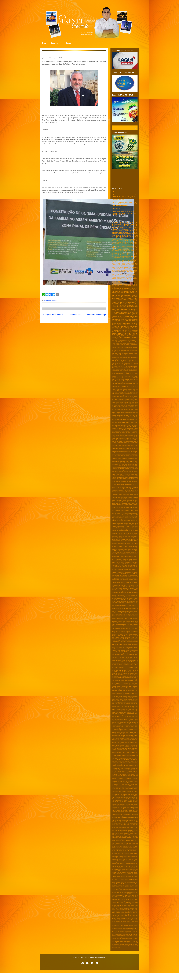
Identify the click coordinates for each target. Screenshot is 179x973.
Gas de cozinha (128, 619)
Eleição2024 (124, 576)
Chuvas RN (115, 240)
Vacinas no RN (134, 901)
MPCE (136, 673)
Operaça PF (128, 384)
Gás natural (127, 631)
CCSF (130, 478)
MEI (120, 671)
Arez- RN (134, 449)
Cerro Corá (135, 507)
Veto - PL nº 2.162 (133, 909)
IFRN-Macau (135, 634)
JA (122, 645)
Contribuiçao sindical (120, 527)
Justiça (113, 274)
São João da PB (125, 875)
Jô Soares (130, 650)
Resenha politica (116, 396)
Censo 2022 (120, 507)
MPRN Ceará (115, 676)
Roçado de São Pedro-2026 (125, 850)
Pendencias (134, 238)
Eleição (118, 264)
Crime (116, 236)
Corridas (131, 533)
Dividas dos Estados (124, 560)
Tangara (113, 882)
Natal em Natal (134, 296)
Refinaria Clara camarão (130, 331)
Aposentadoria (115, 448)
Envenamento (130, 583)
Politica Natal (134, 790)
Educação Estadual (128, 569)
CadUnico (127, 485)
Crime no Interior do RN (132, 539)
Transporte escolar (133, 890)
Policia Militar (118, 788)
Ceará (121, 256)
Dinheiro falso (134, 557)
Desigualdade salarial (133, 555)
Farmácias (135, 593)
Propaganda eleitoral (133, 814)
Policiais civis (135, 389)
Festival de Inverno (127, 607)
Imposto (117, 637)
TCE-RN (132, 403)
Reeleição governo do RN (121, 833)
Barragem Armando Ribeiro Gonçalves (122, 284)
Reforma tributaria (124, 834)
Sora (130, 870)
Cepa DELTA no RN (128, 507)
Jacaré (136, 645)
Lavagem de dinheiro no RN (131, 653)
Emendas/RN (130, 581)
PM (122, 755)
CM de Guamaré (133, 232)
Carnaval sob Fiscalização (120, 498)
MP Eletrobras (124, 673)
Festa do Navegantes (117, 605)
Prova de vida (115, 301)
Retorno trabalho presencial (131, 841)
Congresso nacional (117, 287)
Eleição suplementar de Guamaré (120, 257)
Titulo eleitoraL (131, 405)
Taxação (114, 883)
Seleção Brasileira (122, 862)
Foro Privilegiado (125, 612)
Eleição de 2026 (118, 575)
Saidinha (136, 853)
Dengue (124, 235)
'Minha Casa (115, 416)
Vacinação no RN (134, 902)
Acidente (114, 341)
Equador (136, 583)
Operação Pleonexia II (128, 736)
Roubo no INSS (115, 847)
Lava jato (123, 653)
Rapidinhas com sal (133, 392)
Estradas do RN (134, 585)
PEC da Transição (126, 749)
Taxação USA (119, 883)
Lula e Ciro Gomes (129, 667)
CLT (115, 480)
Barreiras (125, 472)
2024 (113, 419)
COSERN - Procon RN (121, 481)
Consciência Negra (133, 524)
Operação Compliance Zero (123, 728)
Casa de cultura (115, 501)
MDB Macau (116, 671)
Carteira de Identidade (117, 500)
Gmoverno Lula (119, 625)
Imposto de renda (127, 259)
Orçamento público (133, 745)
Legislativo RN (117, 654)
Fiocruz (117, 609)
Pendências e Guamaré (118, 772)
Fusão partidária (128, 617)
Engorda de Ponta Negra (121, 363)
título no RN (125, 939)
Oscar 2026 (114, 746)
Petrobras (114, 242)
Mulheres (132, 706)
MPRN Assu (135, 674)
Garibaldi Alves (119, 369)
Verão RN (125, 909)
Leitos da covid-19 (130, 664)
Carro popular (134, 498)
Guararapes (135, 630)
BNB (137, 343)
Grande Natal (131, 322)
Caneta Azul (124, 490)
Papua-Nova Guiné (127, 762)
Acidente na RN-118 (129, 435)
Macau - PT (118, 680)
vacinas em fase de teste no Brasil (122, 941)
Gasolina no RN (133, 291)
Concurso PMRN (134, 521)
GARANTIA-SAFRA (128, 618)
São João (126, 280)
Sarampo (118, 334)
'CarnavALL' (135, 415)
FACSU (116, 588)
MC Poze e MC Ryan (129, 670)
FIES (131, 257)
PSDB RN (135, 240)
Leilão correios (122, 664)
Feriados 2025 (119, 599)
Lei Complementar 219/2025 (121, 658)
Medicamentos (115, 326)
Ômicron (127, 250)
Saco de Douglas (129, 853)
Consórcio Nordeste (129, 312)
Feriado (113, 599)
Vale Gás (129, 903)
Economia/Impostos (120, 568)
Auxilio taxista (115, 462)
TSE (119, 232)
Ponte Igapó (127, 795)
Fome (128, 611)
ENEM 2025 (135, 360)
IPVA (132, 323)
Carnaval (117, 256)
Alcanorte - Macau (118, 441)
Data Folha (119, 357)
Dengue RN (130, 357)
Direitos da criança (133, 559)
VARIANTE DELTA (133, 406)
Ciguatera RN (134, 514)
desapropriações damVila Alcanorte (120, 925)
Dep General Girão (133, 550)
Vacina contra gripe (122, 901)
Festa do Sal (125, 605)
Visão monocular (115, 915)
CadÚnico (130, 309)
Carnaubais (115, 232)
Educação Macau (119, 319)
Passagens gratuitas (125, 766)
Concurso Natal (127, 520)
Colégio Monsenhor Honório (127, 517)
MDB (136, 324)
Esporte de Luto (119, 585)
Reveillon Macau (127, 843)
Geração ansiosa (118, 622)
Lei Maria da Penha (121, 294)
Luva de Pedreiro (129, 668)
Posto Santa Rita (134, 800)
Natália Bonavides (119, 712)
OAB (122, 298)
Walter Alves (126, 410)
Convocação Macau (130, 527)
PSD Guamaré (130, 758)
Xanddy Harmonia (121, 918)
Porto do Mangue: (127, 798)
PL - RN (114, 754)
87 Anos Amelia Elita (120, 426)
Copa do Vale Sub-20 (129, 530)
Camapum (135, 487)
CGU (113, 480)
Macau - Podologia (125, 680)
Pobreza (119, 787)
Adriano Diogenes (116, 438)
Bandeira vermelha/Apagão (118, 470)
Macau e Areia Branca (120, 684)
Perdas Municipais (122, 774)
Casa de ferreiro (123, 501)
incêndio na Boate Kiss (132, 929)
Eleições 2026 (130, 361)
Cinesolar (117, 516)
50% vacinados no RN (129, 423)
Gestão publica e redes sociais (119, 624)
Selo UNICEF (130, 862)
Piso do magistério (133, 277)
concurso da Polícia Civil (118, 922)
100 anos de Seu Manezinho (125, 416)
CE (120, 285)
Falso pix (121, 592)
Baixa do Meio (134, 467)
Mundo (136, 706)
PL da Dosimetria (133, 275)
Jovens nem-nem (121, 648)
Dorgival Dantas (124, 562)
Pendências (129, 222)
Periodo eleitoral (130, 774)
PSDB (113, 249)
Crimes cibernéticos (116, 540)
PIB (125, 752)
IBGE (121, 243)
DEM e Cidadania (128, 545)
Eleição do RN (126, 575)
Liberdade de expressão (117, 377)
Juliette (114, 294)
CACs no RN (119, 478)
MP (122, 671)
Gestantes (125, 622)
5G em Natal (132, 340)
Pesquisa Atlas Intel (133, 775)
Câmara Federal (131, 356)
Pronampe (126, 814)
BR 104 (123, 465)
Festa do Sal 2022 (133, 605)
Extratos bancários (133, 586)
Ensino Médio (123, 583)
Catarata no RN (119, 504)
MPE (126, 379)
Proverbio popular (120, 817)
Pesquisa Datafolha (124, 330)
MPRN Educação (122, 676)
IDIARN (125, 273)
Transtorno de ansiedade (132, 892)
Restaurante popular (120, 840)
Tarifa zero (118, 882)
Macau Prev (131, 683)
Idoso (113, 637)
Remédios (114, 333)
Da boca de (120, 316)
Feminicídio (135, 364)
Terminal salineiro (115, 886)
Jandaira (114, 260)
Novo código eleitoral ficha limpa (124, 717)
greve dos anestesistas (128, 928)
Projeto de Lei (134, 813)
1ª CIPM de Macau (133, 418)
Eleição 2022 (122, 236)
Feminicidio (135, 596)
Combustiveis (126, 256)
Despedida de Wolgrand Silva (129, 556)
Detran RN (119, 238)
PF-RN (122, 752)
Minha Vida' (128, 697)
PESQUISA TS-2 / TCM (126, 751)
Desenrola (128, 359)
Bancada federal (134, 468)
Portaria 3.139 (131, 797)
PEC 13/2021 (128, 748)
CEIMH (136, 478)
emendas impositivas (122, 926)
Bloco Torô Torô (124, 344)
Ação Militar (135, 464)
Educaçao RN (122, 240)
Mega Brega (115, 275)
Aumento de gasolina (116, 458)
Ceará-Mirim (134, 263)
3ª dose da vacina (122, 340)
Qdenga (131, 818)
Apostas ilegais (129, 448)
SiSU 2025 (131, 867)
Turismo (125, 336)
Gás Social (122, 631)
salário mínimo (129, 413)
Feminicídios (114, 366)
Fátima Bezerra (127, 247)
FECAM (120, 588)
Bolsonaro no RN (116, 477)
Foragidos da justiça (116, 612)
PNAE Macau (132, 755)
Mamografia (119, 689)
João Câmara (134, 273)
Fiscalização (122, 609)
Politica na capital (126, 791)
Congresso (114, 354)
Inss (136, 230)
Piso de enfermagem (120, 249)
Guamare (118, 372)
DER (137, 356)
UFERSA (117, 246)
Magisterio (135, 380)
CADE (121, 346)
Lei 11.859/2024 (124, 655)
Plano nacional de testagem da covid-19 (121, 785)
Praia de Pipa (115, 801)
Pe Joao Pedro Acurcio (123, 769)
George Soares (125, 369)
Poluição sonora (134, 792)
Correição (128, 531)
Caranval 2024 (134, 493)
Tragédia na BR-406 (117, 890)
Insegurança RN (121, 373)
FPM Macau (117, 243)
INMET (128, 273)
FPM (130, 227)
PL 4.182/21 (133, 754)
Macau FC (129, 681)
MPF (116, 245)
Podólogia (132, 787)
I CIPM (115, 634)
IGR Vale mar (115, 635)
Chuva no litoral (125, 510)
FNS (113, 589)
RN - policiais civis (119, 821)
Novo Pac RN (115, 716)
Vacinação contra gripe (117, 902)
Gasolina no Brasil (130, 621)
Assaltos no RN (128, 451)
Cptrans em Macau (123, 536)
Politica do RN (118, 230)
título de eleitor (119, 939)
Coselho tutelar (122, 534)
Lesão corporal (118, 666)
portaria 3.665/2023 (130, 935)
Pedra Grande (125, 387)
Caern (119, 229)
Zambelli (127, 918)
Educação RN (121, 233)
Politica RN (128, 230)
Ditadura (114, 560)
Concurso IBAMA (119, 520)
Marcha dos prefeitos (126, 690)
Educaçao (125, 239)
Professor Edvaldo (133, 390)
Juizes (132, 648)
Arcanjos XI (120, 449)
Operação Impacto (133, 732)
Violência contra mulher (121, 912)
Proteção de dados (124, 816)
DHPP (133, 545)
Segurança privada (130, 860)
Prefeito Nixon (130, 802)
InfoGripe (118, 640)
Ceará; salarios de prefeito (131, 506)
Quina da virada (117, 820)
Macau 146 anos (116, 681)
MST (128, 379)
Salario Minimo (127, 278)
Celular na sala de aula (127, 310)
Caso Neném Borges (120, 503)
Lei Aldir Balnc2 (129, 657)
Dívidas (132, 563)
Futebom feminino (116, 618)
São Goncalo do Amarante (119, 261)
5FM (135, 423)
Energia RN (128, 582)
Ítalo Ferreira (132, 941)
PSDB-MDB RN (120, 759)
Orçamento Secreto (124, 745)
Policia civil (135, 253)
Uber (134, 896)
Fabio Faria (126, 589)
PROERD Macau (128, 756)
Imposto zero (134, 637)
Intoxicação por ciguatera (125, 641)
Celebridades (115, 507)
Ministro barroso (123, 699)
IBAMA (123, 292)
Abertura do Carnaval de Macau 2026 (124, 432)
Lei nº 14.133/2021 (120, 661)
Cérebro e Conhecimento (117, 545)
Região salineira (133, 239)
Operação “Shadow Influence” (124, 743)
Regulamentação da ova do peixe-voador (128, 837)
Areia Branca (129, 224)
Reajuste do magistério (123, 830)
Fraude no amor (119, 615)
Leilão (129, 376)
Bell (137, 472)
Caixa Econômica (127, 348)
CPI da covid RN (123, 483)
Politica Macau (127, 790)
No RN (119, 713)
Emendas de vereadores (122, 579)
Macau (115, 222)
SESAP (119, 399)
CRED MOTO (131, 484)
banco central (134, 921)
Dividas (117, 560)
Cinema (113, 516)
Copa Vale (122, 529)
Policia (127, 249)
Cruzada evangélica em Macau (126, 542)
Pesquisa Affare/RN (122, 775)
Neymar (136, 712)
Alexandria (114, 442)
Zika (131, 410)
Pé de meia (123, 301)
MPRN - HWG (123, 674)
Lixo (115, 667)
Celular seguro (129, 350)
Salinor (132, 854)
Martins (116, 692)
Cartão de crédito (134, 500)
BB (133, 306)
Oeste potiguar (120, 722)
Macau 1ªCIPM (123, 681)
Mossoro (131, 382)
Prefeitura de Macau (124, 804)
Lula (124, 238)
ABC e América (127, 428)
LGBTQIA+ (126, 651)
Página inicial (75, 315)
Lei (133, 324)
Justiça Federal (124, 650)
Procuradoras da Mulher (132, 808)
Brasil (119, 235)
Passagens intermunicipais (117, 768)
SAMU (115, 399)
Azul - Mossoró (128, 464)
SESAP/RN (121, 333)
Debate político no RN (119, 547)
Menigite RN (120, 694)
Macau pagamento (133, 686)
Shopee (116, 866)
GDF (134, 618)
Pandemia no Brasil (117, 762)
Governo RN (115, 252)
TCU (127, 879)
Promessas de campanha (117, 814)
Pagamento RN (134, 761)
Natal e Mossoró (121, 710)
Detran (129, 288)
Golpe (124, 625)
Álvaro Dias (115, 338)
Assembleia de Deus (133, 452)
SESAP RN (126, 245)
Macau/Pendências (116, 687)
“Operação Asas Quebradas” (126, 944)
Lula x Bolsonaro (120, 668)
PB (121, 327)
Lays (113, 654)
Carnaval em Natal (128, 497)
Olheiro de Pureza (127, 722)
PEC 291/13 (119, 749)
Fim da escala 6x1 (119, 367)
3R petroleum (134, 267)
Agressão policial (131, 439)
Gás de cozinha (123, 252)
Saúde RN (132, 245)
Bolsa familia (125, 475)
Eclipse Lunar (130, 566)
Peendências (129, 771)
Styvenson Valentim (121, 872)
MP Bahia (118, 673)
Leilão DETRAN (127, 663)
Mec (119, 245)
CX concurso (122, 485)
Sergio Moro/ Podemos (121, 864)
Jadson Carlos (115, 647)
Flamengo (128, 609)
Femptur (136, 598)
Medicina (127, 693)
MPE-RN (114, 674)
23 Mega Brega (132, 338)
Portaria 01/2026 (124, 797)
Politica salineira (134, 791)
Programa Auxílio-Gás (133, 810)
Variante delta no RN (126, 408)
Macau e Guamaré (117, 266)
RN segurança (120, 392)
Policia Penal (125, 788)
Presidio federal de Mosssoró (131, 805)
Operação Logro (117, 735)
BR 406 (132, 465)
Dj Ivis (130, 560)
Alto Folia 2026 (119, 341)
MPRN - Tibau (129, 674)
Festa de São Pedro (116, 604)
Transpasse (125, 890)
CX (123, 285)
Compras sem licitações (124, 519)
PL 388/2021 (126, 754)
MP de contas (131, 673)
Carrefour (129, 498)
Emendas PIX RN (123, 578)
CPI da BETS (131, 481)
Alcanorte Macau (126, 441)
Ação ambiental (115, 465)
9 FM (127, 426)
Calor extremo (129, 487)
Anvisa (136, 445)
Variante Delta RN (128, 905)
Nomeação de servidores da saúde (129, 713)
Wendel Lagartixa (124, 267)
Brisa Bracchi (115, 285)
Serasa (122, 403)
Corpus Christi (121, 531)
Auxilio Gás (122, 306)
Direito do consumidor (123, 559)
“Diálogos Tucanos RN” (132, 942)
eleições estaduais (133, 412)
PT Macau (114, 253)
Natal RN (125, 275)
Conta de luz (126, 287)
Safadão (127, 399)
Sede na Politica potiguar (132, 859)
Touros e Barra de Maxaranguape (123, 889)
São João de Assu (133, 875)
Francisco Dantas (119, 614)
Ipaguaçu (121, 644)
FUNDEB (135, 257)
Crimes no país (124, 540)
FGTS (127, 264)
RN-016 (126, 824)
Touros (127, 302)
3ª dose (113, 423)
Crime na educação (120, 539)
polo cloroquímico (121, 413)
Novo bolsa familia (116, 384)
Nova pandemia (123, 715)
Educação (114, 229)
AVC (131, 431)
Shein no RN (128, 403)
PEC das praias (134, 749)
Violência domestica (133, 912)
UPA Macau (125, 896)
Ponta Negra (114, 795)
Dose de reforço (134, 562)
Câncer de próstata (125, 543)
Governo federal (116, 292)
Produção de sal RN (117, 810)
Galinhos (124, 229)
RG (122, 820)
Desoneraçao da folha (117, 556)
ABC (117, 428)
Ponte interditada (116, 797)
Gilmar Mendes (130, 624)
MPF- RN (118, 674)
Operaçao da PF (116, 723)
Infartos (136, 638)
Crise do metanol (118, 356)
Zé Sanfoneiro (134, 919)
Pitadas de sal (119, 389)
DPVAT (120, 546)
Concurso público (116, 524)
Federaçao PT (134, 595)
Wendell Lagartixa (133, 916)
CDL (133, 478)
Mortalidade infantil (131, 702)
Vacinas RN (118, 408)
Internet (117, 641)
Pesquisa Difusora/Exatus (118, 777)
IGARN (127, 292)
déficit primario (115, 926)
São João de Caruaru (126, 876)
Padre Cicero (127, 761)
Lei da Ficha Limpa (122, 376)
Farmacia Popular (117, 320)
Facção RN (132, 589)
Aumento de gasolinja (127, 458)
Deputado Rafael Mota (120, 288)
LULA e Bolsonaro (133, 651)
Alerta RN (135, 441)
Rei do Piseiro (115, 839)
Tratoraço (114, 893)
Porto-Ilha (135, 798)
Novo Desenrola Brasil (132, 715)
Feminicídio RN (115, 598)
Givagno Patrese (121, 322)
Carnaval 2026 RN (129, 494)
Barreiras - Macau (131, 472)
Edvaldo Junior (116, 289)
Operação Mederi (125, 735)
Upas (130, 898)
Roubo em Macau (133, 846)
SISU (121, 302)
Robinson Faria (125, 844)
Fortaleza (131, 612)
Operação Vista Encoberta (125, 739)
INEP (119, 635)
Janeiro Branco (122, 647)
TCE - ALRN (114, 879)
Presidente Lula (120, 805)
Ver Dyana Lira (127, 409)
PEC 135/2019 (134, 748)
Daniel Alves (114, 357)
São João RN (118, 875)
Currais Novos (126, 315)
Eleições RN (135, 576)
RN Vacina (130, 823)
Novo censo (132, 716)
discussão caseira (133, 925)
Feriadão (126, 599)
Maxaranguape (115, 382)
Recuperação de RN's (129, 831)
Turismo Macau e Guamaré (118, 895)
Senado (121, 402)
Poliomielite (114, 390)
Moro (125, 702)
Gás (119, 631)
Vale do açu (135, 903)
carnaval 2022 (127, 281)
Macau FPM (135, 681)
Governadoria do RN (117, 370)
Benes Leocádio (115, 474)
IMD (117, 373)
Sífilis (136, 878)
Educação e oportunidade (131, 570)
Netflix (132, 712)
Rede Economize (115, 393)
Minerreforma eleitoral (120, 697)
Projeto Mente (126, 813)
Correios (132, 287)
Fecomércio (114, 595)
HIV (137, 322)
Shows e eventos (124, 867)
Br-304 (136, 284)
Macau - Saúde (134, 680)
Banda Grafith (134, 254)
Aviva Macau (122, 464)
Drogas (129, 563)
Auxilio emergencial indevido (122, 461)
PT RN (132, 386)
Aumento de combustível (126, 305)
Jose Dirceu (114, 648)
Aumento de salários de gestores (123, 459)
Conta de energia (121, 354)
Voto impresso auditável (117, 410)
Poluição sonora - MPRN (118, 794)
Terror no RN (123, 886)
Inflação (113, 640)
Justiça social (126, 324)
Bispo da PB (119, 475)
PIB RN (127, 752)
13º (120, 282)
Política (127, 266)
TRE (113, 246)
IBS (124, 634)
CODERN (129, 480)
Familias (117, 593)
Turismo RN (130, 336)
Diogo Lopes (115, 559)
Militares (130, 696)
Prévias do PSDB (128, 817)
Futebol (113, 369)
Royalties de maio (120, 849)
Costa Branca (128, 270)
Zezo (116, 919)
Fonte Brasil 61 (134, 611)
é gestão (125, 942)
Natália (113, 712)
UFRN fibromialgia (118, 896)
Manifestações (126, 689)
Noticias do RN (115, 715)
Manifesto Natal (134, 689)
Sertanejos (135, 864)
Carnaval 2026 (122, 494)
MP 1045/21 (126, 671)
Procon (124, 808)
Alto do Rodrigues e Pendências (119, 444)
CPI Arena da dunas (127, 346)
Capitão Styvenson (126, 491)
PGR (119, 386)
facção (136, 926)
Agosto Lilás (119, 439)
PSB (125, 298)
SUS (113, 254)
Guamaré (122, 222)
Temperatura (114, 885)
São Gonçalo (117, 873)
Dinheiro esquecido (127, 557)
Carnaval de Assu (124, 495)
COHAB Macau (134, 480)
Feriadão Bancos (133, 599)
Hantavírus (135, 631)
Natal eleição (123, 383)
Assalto (123, 451)
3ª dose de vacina (120, 423)
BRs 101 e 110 (120, 467)
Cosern (123, 270)
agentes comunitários (117, 921)
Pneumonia (114, 787)
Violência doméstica (116, 914)
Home (44, 43)
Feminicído (131, 598)
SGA (123, 260)
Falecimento (127, 591)
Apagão (113, 446)
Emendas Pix (130, 578)
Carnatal (119, 310)
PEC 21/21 (114, 749)
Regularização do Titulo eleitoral (126, 395)
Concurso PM (117, 521)
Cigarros (128, 514)
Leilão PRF (116, 664)
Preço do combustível (132, 807)
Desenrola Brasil (116, 271)
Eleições (129, 576)
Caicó (136, 243)
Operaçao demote (124, 723)
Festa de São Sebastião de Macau (130, 604)
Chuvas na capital (134, 510)
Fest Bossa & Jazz (133, 601)
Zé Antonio (128, 919)
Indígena (128, 638)
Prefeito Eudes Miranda (121, 802)
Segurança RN (118, 250)
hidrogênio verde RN (120, 929)
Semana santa (115, 402)
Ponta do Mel (121, 795)
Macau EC (135, 295)
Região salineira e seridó (131, 836)
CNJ (125, 480)
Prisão (132, 243)
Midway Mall (121, 696)
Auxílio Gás (125, 462)
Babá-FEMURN (127, 467)
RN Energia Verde (127, 820)
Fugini (130, 615)
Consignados (115, 526)
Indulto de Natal (121, 638)
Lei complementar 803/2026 (124, 660)
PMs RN (126, 386)
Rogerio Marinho (119, 397)
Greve (113, 245)
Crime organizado (117, 315)
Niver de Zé (114, 713)
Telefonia (136, 883)
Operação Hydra (124, 732)
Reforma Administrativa (129, 393)
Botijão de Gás (124, 308)
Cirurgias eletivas (128, 516)
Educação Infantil (116, 361)
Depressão (114, 552)
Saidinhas (114, 854)
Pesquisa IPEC (134, 387)
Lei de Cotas (133, 660)
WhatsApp (114, 918)
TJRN (119, 263)
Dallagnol (130, 546)
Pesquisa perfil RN (133, 779)
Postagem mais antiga (96, 315)
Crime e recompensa (133, 536)
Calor (132, 348)
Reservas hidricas (127, 839)
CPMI (118, 484)
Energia (120, 247)
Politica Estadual (119, 790)
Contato (69, 43)
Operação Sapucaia (124, 738)
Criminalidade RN (131, 540)
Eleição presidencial (116, 576)
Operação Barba (120, 726)
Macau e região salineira (131, 274)
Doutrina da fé (120, 563)
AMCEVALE (115, 268)
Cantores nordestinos (117, 491)
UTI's (131, 896)
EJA (113, 566)
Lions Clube (128, 666)
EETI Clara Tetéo (120, 565)
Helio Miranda (119, 273)
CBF (123, 478)
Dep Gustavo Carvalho (120, 359)
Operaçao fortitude (133, 723)
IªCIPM (119, 645)
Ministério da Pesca (116, 700)
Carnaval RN (117, 495)
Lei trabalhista (120, 663)
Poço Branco (126, 390)
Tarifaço (119, 281)
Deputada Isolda (121, 552)
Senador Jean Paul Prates (131, 402)
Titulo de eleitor (133, 266)
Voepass (121, 915)
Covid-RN (135, 313)
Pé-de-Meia (114, 392)
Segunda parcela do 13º (132, 400)
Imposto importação (125, 637)
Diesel (118, 360)
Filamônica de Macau (120, 608)
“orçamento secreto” (116, 947)
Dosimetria (114, 563)
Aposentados (122, 448)
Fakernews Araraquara (120, 591)
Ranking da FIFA (134, 827)
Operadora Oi (135, 722)
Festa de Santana (133, 602)
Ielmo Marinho (134, 292)
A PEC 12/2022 (132, 426)
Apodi (121, 254)
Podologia (119, 299)
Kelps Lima (119, 274)
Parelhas (114, 765)
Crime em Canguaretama (126, 537)
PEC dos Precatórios (116, 751)
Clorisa (116, 517)
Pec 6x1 (136, 769)
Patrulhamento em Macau (129, 768)
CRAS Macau (124, 309)
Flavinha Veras (134, 609)
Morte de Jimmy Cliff (125, 703)
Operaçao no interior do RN (118, 725)
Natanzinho (135, 710)
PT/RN (134, 759)
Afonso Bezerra (123, 227)
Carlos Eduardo (133, 246)
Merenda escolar (116, 296)
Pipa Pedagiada (117, 782)
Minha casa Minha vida (126, 326)
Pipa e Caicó (125, 782)
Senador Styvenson (116, 403)
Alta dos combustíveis (133, 442)
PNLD (116, 756)
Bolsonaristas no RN (133, 475)
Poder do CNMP (125, 787)
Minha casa (124, 296)
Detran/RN (114, 360)
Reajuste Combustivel (128, 828)
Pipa (113, 782)
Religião (136, 395)
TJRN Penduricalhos (133, 879)
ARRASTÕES (126, 431)
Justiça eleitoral (126, 374)
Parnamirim (128, 243)
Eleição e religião (134, 575)
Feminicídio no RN (123, 598)
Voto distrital (132, 915)
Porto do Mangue (128, 299)
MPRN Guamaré (130, 676)
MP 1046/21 (133, 671)
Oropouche (135, 743)
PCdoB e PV (132, 746)
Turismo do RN (128, 895)
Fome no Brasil (127, 320)
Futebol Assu (135, 617)
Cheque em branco (133, 508)
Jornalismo (128, 647)
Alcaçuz (127, 303)
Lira (112, 667)
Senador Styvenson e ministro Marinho (124, 863)
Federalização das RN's (123, 595)
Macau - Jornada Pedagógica (123, 679)
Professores (124, 810)
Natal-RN (128, 233)
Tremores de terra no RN (123, 893)
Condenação (124, 524)
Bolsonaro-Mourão (124, 477)
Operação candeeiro (119, 741)
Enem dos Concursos (120, 582)
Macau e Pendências (50, 300)
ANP (137, 340)
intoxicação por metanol (118, 931)
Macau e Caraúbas (129, 684)
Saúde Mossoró (118, 859)
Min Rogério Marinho (124, 382)
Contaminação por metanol (124, 526)
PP (129, 386)
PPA (119, 756)
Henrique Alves (133, 264)
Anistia (123, 445)
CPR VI (126, 484)
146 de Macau (121, 418)
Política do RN (121, 242)
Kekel (134, 650)
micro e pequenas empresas (118, 934)
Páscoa (134, 817)
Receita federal (116, 331)
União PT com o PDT (124, 898)
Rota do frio (126, 846)
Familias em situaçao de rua (126, 593)
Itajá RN (127, 373)
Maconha (123, 687)
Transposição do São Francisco (119, 892)
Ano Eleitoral (131, 445)
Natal (116, 227)
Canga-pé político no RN (132, 490)
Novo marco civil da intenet (121, 719)
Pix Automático (115, 784)
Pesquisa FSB (128, 777)
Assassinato (127, 268)
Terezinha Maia (134, 885)
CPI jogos (114, 484)
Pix (131, 235)
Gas (122, 619)
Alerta (131, 441)
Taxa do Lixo (135, 882)
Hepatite (118, 632)
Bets (118, 308)
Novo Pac (135, 383)
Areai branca (132, 341)
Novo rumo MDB (130, 719)
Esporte (132, 271)
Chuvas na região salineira (118, 511)
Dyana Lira (134, 288)
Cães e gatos (134, 543)
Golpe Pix (129, 625)
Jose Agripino (134, 647)
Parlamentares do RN (122, 765)
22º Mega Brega (134, 419)
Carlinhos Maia (115, 494)
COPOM (113, 481)
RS (137, 330)
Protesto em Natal (116, 816)
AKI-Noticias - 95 (116, 429)
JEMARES (125, 645)
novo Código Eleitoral (126, 337)
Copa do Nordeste (120, 530)
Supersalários (129, 872)
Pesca (136, 774)
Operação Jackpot (116, 733)
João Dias (128, 648)
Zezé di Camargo (121, 919)
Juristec (118, 650)
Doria (129, 562)
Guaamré (122, 628)
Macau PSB (121, 683)
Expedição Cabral (125, 586)
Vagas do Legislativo (116, 903)
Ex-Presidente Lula (116, 586)
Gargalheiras (118, 619)
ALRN (124, 226)
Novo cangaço (116, 298)
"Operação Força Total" (123, 338)
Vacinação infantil (126, 902)
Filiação (126, 608)
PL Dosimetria (118, 755)
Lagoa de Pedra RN (116, 653)
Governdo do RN (126, 370)
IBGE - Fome (120, 634)
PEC (123, 748)
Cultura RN (124, 356)
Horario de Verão (125, 632)
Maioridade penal (130, 687)
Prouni (136, 299)
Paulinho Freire (116, 329)
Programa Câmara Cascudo (118, 811)
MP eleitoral (121, 379)
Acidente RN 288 (125, 433)
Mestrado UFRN (127, 694)
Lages (132, 374)
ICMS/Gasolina (128, 634)
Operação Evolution (128, 729)
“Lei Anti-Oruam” (115, 944)
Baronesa (129, 470)
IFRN (122, 232)
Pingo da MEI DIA (125, 781)
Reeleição (122, 393)
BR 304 (133, 268)
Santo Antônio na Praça (127, 857)
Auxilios (120, 462)
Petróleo (114, 389)
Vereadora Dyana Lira (124, 908)
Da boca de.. (125, 546)
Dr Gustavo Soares (126, 360)
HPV (132, 631)
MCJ (123, 274)
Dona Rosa (118, 562)
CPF (127, 481)
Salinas (131, 399)
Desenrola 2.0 (134, 359)
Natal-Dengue (129, 710)
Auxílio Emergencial (131, 343)
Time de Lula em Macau (127, 888)
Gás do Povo (135, 372)
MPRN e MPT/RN (119, 677)
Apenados (128, 446)
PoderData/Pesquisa (127, 389)
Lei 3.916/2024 (121, 657)
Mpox (128, 296)
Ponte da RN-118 (134, 795)
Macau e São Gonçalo (128, 380)
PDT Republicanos (118, 748)
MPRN (122, 224)
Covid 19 (135, 270)
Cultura (119, 543)
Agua (136, 439)
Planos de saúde (134, 785)
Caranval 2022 (127, 493)
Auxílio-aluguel (115, 464)
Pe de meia (118, 387)
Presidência (114, 807)
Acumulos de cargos (129, 436)
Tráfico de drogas (133, 893)
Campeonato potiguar (117, 488)
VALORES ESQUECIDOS (122, 406)
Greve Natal (114, 628)
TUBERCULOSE (134, 880)
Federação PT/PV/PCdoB (126, 596)
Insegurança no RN (132, 252)
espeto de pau (131, 926)
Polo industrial (121, 792)
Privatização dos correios (117, 808)
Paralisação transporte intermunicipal (126, 764)
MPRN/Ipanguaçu (127, 677)
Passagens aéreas (116, 766)
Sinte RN (121, 869)
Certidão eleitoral (115, 508)
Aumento (135, 282)
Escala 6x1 (130, 363)
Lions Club (123, 666)
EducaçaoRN (120, 569)
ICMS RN (135, 247)
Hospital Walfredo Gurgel (119, 323)
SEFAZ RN (123, 852)
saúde (126, 232)
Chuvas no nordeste (128, 511)
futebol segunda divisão (117, 928)
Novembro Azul (129, 383)
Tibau (119, 405)
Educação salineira (125, 572)
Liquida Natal (135, 666)
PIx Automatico (133, 752)
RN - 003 (133, 820)
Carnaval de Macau (117, 239)
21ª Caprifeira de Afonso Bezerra (122, 419)
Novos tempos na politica (121, 720)
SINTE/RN (123, 399)
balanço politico (126, 921)
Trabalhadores (134, 889)
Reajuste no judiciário (133, 830)
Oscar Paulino (120, 746)
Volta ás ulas (126, 915)
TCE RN (124, 879)
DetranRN (114, 247)
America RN (135, 444)
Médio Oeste (131, 709)
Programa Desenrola (128, 811)
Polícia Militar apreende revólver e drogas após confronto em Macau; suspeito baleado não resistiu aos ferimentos (125, 204)
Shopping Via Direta (123, 866)
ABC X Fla (121, 428)
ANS (122, 431)
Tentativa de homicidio (123, 885)
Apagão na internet (120, 446)
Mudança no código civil (123, 706)
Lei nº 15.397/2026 (129, 661)
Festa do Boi (121, 366)
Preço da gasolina (122, 807)
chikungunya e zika (125, 412)
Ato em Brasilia (125, 455)
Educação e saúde (116, 572)
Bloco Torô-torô (131, 344)
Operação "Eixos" (129, 725)
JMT (133, 645)
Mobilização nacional (119, 702)
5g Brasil (124, 282)
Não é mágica (130, 720)
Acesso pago (118, 433)
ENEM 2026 (116, 566)
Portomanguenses (116, 800)
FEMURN (129, 240)
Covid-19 (129, 229)
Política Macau (134, 794)
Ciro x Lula (122, 516)
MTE (132, 677)
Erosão (113, 585)
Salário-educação (119, 856)
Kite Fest (118, 651)
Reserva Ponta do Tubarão (126, 396)
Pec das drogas (116, 771)
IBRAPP (113, 373)
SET (135, 852)
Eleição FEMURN (121, 573)
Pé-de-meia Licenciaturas (123, 818)
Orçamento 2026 (115, 745)
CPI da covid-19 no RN (132, 483)
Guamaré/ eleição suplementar (124, 630)
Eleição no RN (130, 289)
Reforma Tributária (117, 278)
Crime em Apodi (116, 537)
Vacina (113, 408)
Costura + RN (130, 534)
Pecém (123, 771)
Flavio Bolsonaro (123, 611)
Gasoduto (135, 619)
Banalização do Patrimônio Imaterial (120, 468)
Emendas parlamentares (131, 319)
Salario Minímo (126, 854)
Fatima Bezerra (119, 291)
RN (128, 226)
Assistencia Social (116, 454)
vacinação (135, 337)
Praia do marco (122, 801)
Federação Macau (116, 596)
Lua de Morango (120, 667)
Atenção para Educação (132, 454)
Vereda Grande (119, 909)
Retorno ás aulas (116, 843)
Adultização (122, 438)
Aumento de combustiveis (120, 343)
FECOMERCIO (126, 588)
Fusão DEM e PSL (120, 617)
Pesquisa (129, 298)
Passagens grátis (134, 766)
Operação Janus (123, 733)
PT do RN (130, 759)
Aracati (116, 449)
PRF (123, 266)
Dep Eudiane (124, 550)
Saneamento (117, 400)
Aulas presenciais (133, 455)
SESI (132, 852)
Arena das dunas (128, 449)
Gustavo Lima (115, 631)
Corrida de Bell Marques (124, 533)
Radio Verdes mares (124, 827)
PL (137, 752)
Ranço (113, 828)
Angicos (130, 282)
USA (129, 896)
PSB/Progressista (122, 758)
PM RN (124, 755)
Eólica (113, 588)
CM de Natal (131, 308)
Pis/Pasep (128, 253)
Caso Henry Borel (131, 501)
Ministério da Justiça (133, 699)
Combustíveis (125, 353)
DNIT (136, 545)
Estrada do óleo (126, 585)
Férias (121, 618)
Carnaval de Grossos (133, 495)
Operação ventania (124, 742)
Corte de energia (129, 354)
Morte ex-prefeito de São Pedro (123, 705)
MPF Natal (124, 295)
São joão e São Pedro (129, 878)
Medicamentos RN (120, 693)
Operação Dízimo (119, 729)
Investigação (128, 643)
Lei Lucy (115, 660)
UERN (123, 250)
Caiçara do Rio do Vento (118, 487)
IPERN (122, 635)
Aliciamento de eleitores (122, 442)
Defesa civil (117, 550)
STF (124, 230)
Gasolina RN (114, 621)
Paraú (136, 764)
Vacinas (128, 901)
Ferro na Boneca (124, 601)
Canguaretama (128, 285)
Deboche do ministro (129, 547)
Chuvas (114, 264)
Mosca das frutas (134, 705)
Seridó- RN (129, 864)
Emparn (123, 264)
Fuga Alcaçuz (126, 615)
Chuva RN (119, 510)
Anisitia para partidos (116, 445)
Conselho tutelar (120, 312)
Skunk (128, 870)
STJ (124, 302)
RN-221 (133, 824)
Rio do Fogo (118, 844)
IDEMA (128, 323)
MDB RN (135, 377)
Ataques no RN (123, 454)
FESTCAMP (132, 588)
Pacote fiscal (121, 761)
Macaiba (129, 295)
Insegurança (124, 640)
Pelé (129, 387)
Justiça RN (118, 374)
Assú (133, 230)
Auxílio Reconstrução (133, 462)
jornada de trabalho (122, 932)
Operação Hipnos (116, 732)
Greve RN (128, 238)
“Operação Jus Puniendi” (122, 945)
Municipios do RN (116, 707)
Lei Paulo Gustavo (133, 294)
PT (121, 245)
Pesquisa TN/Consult (125, 778)
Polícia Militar (127, 794)
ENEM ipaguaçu (123, 566)
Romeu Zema (119, 846)
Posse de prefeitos (124, 800)
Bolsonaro (114, 233)
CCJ (128, 478)
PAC (133, 384)
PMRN (122, 386)
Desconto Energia (116, 553)
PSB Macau (114, 758)
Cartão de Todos (125, 500)
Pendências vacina (129, 772)
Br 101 (118, 346)
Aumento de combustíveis (131, 457)
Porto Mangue (118, 798)
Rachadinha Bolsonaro (123, 826)
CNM (127, 246)
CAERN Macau (129, 242)
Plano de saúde (134, 784)
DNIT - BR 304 (115, 546)
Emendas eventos (133, 579)
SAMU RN (118, 852)
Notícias (119, 260)
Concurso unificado (133, 353)
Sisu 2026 (125, 869)
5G (116, 303)
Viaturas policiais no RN (117, 911)
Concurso (135, 285)
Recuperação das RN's (117, 831)
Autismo (132, 459)
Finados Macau (132, 608)
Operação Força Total (132, 730)
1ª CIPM (127, 418)
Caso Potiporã (128, 503)
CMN (117, 480)
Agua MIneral (120, 303)
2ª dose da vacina (133, 422)
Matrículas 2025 (131, 692)
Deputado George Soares (131, 552)
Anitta (126, 445)
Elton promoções (115, 578)
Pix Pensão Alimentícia (124, 784)
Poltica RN (127, 792)
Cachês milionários (119, 348)
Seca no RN (123, 400)
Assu (124, 246)
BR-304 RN (118, 344)
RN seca (122, 824)
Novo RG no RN (124, 716)
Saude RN (117, 254)
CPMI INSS (121, 484)
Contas (132, 526)
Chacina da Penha (124, 508)
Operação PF (120, 736)
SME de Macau (121, 853)
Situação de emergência (131, 260)
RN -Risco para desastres (130, 821)
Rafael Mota (126, 392)
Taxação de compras (128, 883)
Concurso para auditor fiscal (131, 523)
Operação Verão (115, 739)
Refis (128, 833)
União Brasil (115, 267)
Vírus (118, 916)
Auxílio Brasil (128, 306)
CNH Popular (121, 480)
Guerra (129, 372)
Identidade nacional (133, 635)
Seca (124, 859)
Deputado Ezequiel (126, 317)
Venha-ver (121, 409)
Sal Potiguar (120, 854)
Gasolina (114, 259)
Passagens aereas (133, 765)
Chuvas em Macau (127, 351)
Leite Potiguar (134, 376)
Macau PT (126, 683)
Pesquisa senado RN (116, 781)
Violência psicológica (125, 914)
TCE (136, 245)
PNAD (128, 755)
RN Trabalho (124, 823)
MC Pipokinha (122, 670)
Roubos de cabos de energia (125, 847)
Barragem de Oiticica (123, 471)
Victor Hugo (126, 911)
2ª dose (127, 422)
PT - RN (126, 759)
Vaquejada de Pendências (117, 905)
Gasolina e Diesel (121, 621)
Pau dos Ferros (116, 277)
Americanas (126, 341)
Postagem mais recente (52, 315)
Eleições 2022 (134, 250)
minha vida (114, 413)
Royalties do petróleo (129, 849)
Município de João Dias (126, 707)
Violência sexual (134, 914)
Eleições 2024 (123, 361)
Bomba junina (132, 477)
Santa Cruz (118, 857)
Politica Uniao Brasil (116, 791)
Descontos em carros (124, 553)
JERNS (129, 645)
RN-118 (129, 824)
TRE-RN (115, 405)
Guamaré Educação (128, 628)
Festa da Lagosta (116, 602)
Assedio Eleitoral (123, 452)
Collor (119, 517)
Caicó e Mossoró (134, 485)
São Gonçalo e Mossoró (126, 873)
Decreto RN (124, 549)
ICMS (128, 235)
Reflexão (132, 833)
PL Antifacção (127, 327)
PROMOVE (135, 756)
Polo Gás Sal (115, 792)
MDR (119, 295)
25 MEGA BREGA (121, 422)
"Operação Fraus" (128, 415)
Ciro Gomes (118, 353)
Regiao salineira (119, 836)
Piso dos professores (133, 782)
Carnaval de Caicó (118, 350)
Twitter (133, 895)
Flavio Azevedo (115, 611)
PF (124, 243)
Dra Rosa (125, 563)
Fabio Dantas (129, 364)
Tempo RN (120, 336)
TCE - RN (120, 879)
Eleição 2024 (125, 271)
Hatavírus (114, 632)
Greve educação (134, 370)
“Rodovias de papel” (133, 945)
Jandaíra (118, 324)
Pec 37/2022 (131, 769)
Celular (124, 350)
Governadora (135, 625)
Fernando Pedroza (116, 601)
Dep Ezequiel (134, 256)
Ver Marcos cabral (131, 906)
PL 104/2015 (120, 754)
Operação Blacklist (128, 726)
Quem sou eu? (56, 43)
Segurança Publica (121, 860)
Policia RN (130, 788)
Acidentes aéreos (119, 436)
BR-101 (113, 344)
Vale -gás (124, 903)
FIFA (137, 588)
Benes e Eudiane (124, 474)
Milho (126, 696)
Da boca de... (117, 192)
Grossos (113, 372)
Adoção (136, 436)
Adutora (127, 438)
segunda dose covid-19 (128, 938)
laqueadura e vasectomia (132, 932)
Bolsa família (126, 263)
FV (124, 364)
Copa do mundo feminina (125, 313)
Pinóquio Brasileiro (133, 781)
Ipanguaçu (135, 259)
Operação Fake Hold (122, 730)
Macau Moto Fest (119, 380)
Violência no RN (134, 409)
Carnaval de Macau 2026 (117, 497)
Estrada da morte (119, 364)
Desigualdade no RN (122, 555)
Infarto (132, 638)
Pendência (135, 771)
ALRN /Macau (123, 429)
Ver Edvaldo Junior (122, 906)
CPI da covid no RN (120, 347)
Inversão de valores (120, 643)
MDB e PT (114, 295)
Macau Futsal (115, 683)
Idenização (126, 635)
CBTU (125, 478)
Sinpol (117, 869)
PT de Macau (121, 253)
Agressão (124, 439)
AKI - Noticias (134, 428)
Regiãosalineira (115, 837)
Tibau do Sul (124, 405)
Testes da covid (130, 886)
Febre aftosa (126, 291)
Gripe (118, 628)
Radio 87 (118, 827)
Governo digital (115, 627)
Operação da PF (129, 741)
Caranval (121, 493)
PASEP (125, 746)
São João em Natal (126, 334)
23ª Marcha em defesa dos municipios (120, 421)
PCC (128, 746)
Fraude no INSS (127, 367)
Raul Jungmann (119, 828)
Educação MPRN (120, 570)
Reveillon (122, 843)
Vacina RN (132, 302)
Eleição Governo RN (129, 573)
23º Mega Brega (132, 421)
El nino (132, 572)
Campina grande (127, 488)
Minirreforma (135, 697)
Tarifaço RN (129, 882)
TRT (126, 880)
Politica (132, 249)
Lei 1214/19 (132, 655)
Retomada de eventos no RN (118, 841)
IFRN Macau (129, 236)
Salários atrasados (128, 856)
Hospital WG (132, 632)
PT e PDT (134, 327)
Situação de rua (122, 870)
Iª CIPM (131, 373)
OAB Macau (123, 384)
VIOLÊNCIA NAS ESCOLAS (128, 899)
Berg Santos (131, 474)
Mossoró (135, 227)
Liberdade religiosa (128, 377)
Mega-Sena (132, 693)
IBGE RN (119, 259)
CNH (113, 256)
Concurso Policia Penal (117, 523)
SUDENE (127, 333)
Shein (113, 866)
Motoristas (114, 706)
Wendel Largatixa (124, 916)
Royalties (125, 397)
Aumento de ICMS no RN (118, 457)
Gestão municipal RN (133, 622)
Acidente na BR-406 (120, 435)
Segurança (114, 860)
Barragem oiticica (119, 472)
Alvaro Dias (129, 444)
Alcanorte (121, 268)
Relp (121, 839)
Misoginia (124, 700)
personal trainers (121, 935)
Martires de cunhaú (123, 692)
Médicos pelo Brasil (124, 709)
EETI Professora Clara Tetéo (131, 565)
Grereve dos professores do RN (130, 627)
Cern (122, 351)
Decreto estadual (130, 316)
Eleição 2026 (123, 289)
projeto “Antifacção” (130, 937)
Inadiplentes (114, 638)
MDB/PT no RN (115, 379)
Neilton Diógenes (127, 712)
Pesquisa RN (123, 277)
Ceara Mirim (122, 506)
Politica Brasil (120, 390)
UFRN (121, 246)
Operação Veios (134, 738)
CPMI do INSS (128, 347)
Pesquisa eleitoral (125, 779)
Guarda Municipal (124, 372)
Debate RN (125, 357)
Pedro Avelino (124, 329)
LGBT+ (121, 651)
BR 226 (128, 465)
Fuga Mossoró (134, 367)
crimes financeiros (133, 924)
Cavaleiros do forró (128, 504)
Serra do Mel (119, 280)
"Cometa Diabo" (119, 415)
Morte (120, 275)
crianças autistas (129, 922)
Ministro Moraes (115, 699)
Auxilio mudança (134, 461)
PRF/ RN (122, 756)
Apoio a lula (134, 446)
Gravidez (121, 627)
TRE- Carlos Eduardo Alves (118, 880)
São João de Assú (116, 876)
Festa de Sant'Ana (124, 602)
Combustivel (117, 270)
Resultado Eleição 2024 (132, 840)
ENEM (116, 235)
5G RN (127, 340)
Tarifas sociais (123, 882)
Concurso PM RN (125, 521)
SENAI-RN (128, 852)
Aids (113, 441)
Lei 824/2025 (124, 654)
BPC (120, 465)
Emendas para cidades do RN (119, 581)
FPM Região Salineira (119, 589)
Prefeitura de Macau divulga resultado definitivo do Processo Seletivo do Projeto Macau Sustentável (124, 213)
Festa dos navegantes (117, 607)
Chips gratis (114, 510)
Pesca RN (114, 775)
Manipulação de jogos (117, 690)
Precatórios (133, 330)
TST (129, 880)
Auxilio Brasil (127, 254)
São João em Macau (119, 878)
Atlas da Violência (116, 455)
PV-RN (115, 761)
